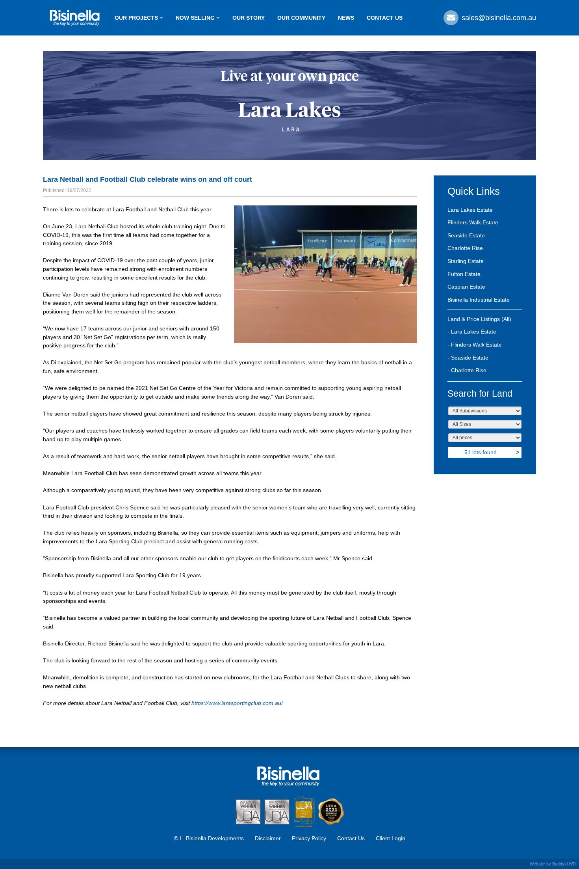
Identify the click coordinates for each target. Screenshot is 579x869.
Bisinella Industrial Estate (478, 300)
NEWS (346, 18)
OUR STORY (248, 18)
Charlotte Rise (465, 248)
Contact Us (351, 838)
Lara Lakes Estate (470, 210)
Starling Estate (465, 261)
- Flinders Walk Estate (474, 344)
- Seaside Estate (467, 357)
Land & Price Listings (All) (479, 319)
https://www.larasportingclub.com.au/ (237, 703)
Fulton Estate (464, 274)
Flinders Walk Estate (472, 222)
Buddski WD (564, 864)
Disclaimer (268, 838)
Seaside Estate (466, 235)
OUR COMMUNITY (301, 18)
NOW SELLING (196, 18)
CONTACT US (385, 18)
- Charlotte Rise (466, 370)
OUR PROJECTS (137, 18)
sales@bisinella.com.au (498, 18)
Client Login (390, 838)
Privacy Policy (309, 838)
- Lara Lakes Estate (471, 331)
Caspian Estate (466, 286)
